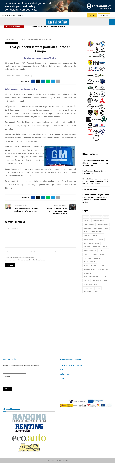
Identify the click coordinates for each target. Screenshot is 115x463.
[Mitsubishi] (102, 103)
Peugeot (103, 254)
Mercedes (96, 247)
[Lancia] (102, 84)
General (7, 42)
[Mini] (96, 103)
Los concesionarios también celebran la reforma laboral (26, 209)
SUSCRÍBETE (91, 15)
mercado (87, 247)
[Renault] (102, 115)
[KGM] (90, 84)
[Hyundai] (96, 71)
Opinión (86, 254)
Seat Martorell (89, 269)
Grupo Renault (89, 239)
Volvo (98, 288)
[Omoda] (96, 109)
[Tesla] (90, 134)
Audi (92, 217)
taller (106, 277)
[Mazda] (96, 96)
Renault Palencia (90, 262)
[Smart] (90, 128)
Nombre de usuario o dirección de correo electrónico (21, 366)
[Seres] (96, 121)
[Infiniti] (102, 71)
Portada (7, 39)
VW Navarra (88, 292)
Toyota (86, 280)
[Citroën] (96, 52)
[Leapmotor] (96, 90)
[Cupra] (102, 52)
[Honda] (90, 71)
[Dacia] (90, 59)
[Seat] (88, 121)
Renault (97, 258)
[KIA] (96, 84)
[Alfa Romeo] (90, 46)
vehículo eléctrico (90, 284)
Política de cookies (66, 370)
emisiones (87, 228)
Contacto (63, 378)
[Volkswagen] (102, 134)
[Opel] (102, 109)
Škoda (97, 292)
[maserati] (90, 96)
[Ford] (102, 65)
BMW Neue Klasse (89, 189)
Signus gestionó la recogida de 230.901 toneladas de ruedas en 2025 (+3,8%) (95, 163)
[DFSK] (96, 59)
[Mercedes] (102, 96)
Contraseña (7, 377)
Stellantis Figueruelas (92, 277)
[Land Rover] (90, 90)
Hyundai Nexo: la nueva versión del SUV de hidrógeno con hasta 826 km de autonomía (64, 26)
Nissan (105, 247)
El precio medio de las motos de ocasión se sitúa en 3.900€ (57, 211)
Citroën (87, 220)
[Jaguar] (96, 78)
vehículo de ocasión (100, 280)
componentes (89, 224)
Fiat (106, 228)
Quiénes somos (65, 374)
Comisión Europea (99, 220)
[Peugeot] (90, 115)
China (106, 217)
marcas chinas (94, 243)
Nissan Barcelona (90, 250)
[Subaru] (96, 128)
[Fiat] (96, 65)
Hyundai (100, 239)
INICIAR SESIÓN (104, 15)
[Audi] (96, 46)
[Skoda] (104, 121)
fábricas (87, 235)
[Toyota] (96, 134)
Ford (85, 232)
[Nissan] (90, 109)
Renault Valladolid (90, 265)
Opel (101, 250)
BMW (99, 217)
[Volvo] (96, 140)
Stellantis (88, 273)
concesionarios (102, 224)
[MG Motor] (90, 103)
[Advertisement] (57, 324)
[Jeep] (102, 78)
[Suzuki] (102, 128)
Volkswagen (88, 288)
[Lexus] (102, 90)
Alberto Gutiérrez (13, 75)
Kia (85, 243)
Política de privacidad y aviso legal (71, 365)
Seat (102, 265)
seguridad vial (103, 269)
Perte (95, 254)
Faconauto (98, 228)
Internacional (14, 42)
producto (87, 258)
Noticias (13, 39)
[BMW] (102, 46)
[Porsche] (96, 115)
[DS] (102, 59)
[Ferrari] (90, 65)
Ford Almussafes (96, 232)
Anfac (86, 217)
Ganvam (95, 235)
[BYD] (90, 52)
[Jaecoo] (90, 78)
